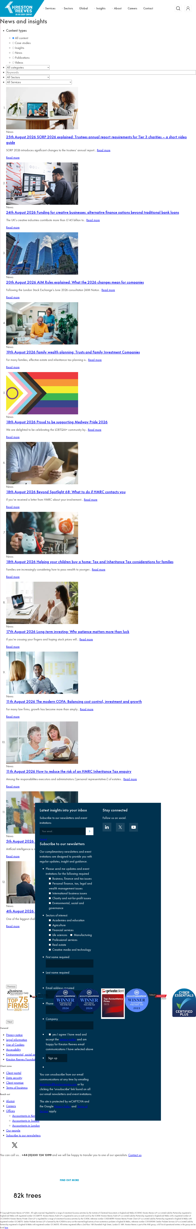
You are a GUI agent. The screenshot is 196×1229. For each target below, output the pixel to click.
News (18, 53)
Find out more (69, 1180)
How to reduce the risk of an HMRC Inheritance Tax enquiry (68, 771)
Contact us (134, 1155)
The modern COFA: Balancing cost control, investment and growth (74, 701)
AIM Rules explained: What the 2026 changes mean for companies (75, 282)
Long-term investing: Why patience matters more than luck (67, 631)
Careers (132, 8)
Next (9, 1021)
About (118, 8)
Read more (103, 150)
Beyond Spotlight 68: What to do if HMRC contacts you (66, 491)
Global (83, 8)
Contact (148, 8)
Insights (101, 8)
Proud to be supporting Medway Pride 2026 (57, 421)
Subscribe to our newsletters (23, 1135)
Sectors (68, 8)
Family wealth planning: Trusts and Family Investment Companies (73, 352)
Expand (43, 839)
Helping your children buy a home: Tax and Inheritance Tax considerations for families (89, 561)
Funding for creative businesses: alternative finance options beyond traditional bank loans (92, 212)
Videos (19, 63)
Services (50, 8)
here (6, 1227)
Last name (57, 972)
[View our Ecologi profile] (27, 1180)
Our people (13, 1130)
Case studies (23, 43)
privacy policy (68, 1039)
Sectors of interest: (57, 915)
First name (57, 957)
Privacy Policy (62, 1106)
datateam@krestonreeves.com (58, 1084)
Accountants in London (26, 1126)
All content (21, 38)
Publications (22, 58)
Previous (11, 986)
